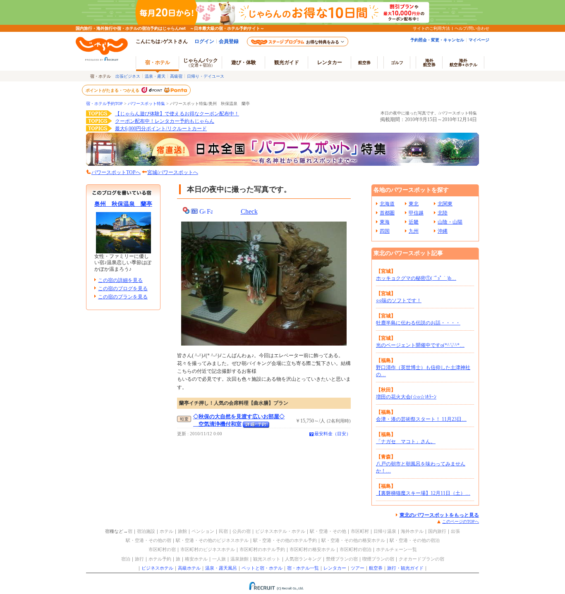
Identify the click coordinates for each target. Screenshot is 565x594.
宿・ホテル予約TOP (104, 103)
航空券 (364, 62)
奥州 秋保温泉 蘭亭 (123, 204)
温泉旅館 (239, 558)
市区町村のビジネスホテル (207, 549)
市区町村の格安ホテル (312, 549)
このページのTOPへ (460, 521)
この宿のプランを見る (123, 297)
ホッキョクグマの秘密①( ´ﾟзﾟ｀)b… (416, 278)
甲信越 (416, 213)
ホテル (166, 531)
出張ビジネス (127, 76)
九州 (414, 231)
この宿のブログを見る (123, 288)
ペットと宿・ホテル (262, 567)
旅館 (182, 531)
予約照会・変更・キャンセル (437, 39)
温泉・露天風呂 (221, 567)
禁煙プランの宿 (342, 558)
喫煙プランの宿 (378, 558)
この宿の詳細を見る (120, 280)
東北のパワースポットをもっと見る (439, 515)
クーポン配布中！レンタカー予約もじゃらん (164, 121)
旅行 (139, 558)
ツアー (357, 567)
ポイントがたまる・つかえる (113, 90)
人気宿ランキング (303, 558)
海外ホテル (412, 531)
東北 (414, 204)
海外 (429, 62)
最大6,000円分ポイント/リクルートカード (161, 128)
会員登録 (229, 41)
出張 (455, 531)
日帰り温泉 (384, 531)
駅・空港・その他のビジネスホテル (212, 540)
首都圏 (387, 213)
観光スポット (266, 558)
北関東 (445, 204)
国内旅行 (437, 531)
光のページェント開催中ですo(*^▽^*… (420, 345)
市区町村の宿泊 (355, 549)
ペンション (203, 531)
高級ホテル (189, 567)
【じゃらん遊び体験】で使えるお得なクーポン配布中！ (177, 114)
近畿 (414, 222)
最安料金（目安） (332, 433)
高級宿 (176, 76)
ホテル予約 (159, 558)
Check (249, 211)
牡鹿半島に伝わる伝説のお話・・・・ (418, 323)
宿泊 (125, 558)
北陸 (443, 213)
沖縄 (443, 231)
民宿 (223, 531)
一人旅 (219, 558)
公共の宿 (241, 531)
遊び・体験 (243, 62)
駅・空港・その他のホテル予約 (285, 540)
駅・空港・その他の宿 (148, 540)
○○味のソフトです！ (398, 300)
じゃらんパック (200, 62)
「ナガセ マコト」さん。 (406, 441)
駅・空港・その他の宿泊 (415, 540)
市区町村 (360, 531)
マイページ (479, 39)
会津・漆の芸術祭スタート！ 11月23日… (421, 419)
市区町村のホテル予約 (262, 549)
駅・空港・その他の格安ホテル (353, 540)
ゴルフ (397, 62)
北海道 (387, 204)
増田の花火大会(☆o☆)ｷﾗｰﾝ (406, 397)
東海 (385, 222)
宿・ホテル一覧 (303, 567)
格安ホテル (196, 558)
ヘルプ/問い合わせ (472, 28)
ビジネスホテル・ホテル (280, 531)
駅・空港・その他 (328, 531)
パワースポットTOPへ (116, 172)
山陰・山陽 (450, 222)
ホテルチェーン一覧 (396, 549)
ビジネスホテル (157, 567)
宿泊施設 (146, 531)
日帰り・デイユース (205, 76)
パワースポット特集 (146, 103)
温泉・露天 (155, 76)
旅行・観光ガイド (405, 567)
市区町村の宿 (162, 549)
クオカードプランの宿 (421, 558)
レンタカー (329, 62)
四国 (385, 231)
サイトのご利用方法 (431, 28)
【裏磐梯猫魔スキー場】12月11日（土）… (423, 493)
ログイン (204, 41)
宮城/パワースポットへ (172, 172)
